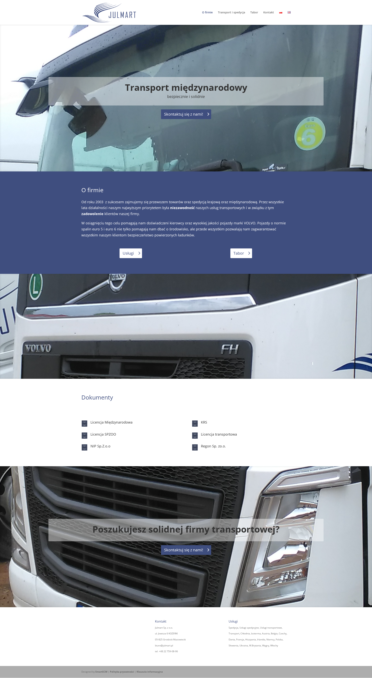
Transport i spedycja (231, 12)
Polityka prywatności (122, 671)
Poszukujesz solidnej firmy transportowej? (186, 529)
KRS (204, 422)
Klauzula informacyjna (150, 671)
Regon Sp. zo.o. (213, 446)
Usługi (128, 253)
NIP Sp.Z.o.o (100, 446)
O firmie (207, 12)
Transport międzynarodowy (186, 87)
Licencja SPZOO (103, 434)
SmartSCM (101, 671)
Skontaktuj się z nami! (183, 114)
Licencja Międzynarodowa (111, 422)
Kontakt (268, 12)
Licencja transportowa (219, 434)
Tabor (254, 12)
